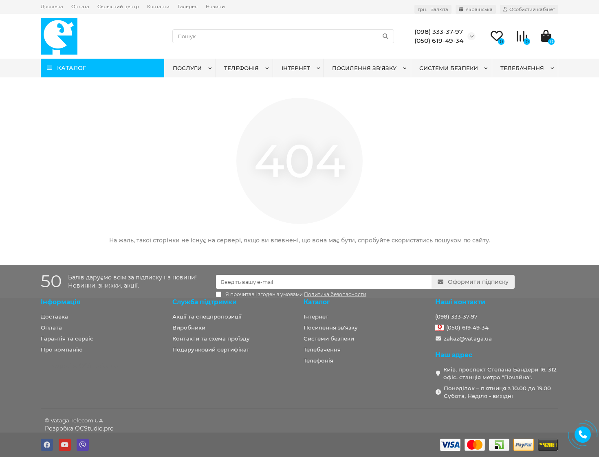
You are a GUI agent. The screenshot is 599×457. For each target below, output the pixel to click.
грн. (433, 9)
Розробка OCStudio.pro (79, 428)
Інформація (61, 302)
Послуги (187, 68)
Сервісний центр (118, 6)
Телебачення (522, 68)
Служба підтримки (204, 302)
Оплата (80, 6)
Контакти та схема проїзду (211, 338)
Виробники (188, 327)
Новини (215, 6)
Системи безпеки (448, 68)
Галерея (188, 6)
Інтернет (296, 68)
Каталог (317, 302)
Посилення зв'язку (364, 68)
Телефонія (241, 68)
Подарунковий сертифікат (210, 349)
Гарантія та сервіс (67, 338)
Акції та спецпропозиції (207, 316)
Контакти (158, 6)
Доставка (52, 6)
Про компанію (62, 349)
